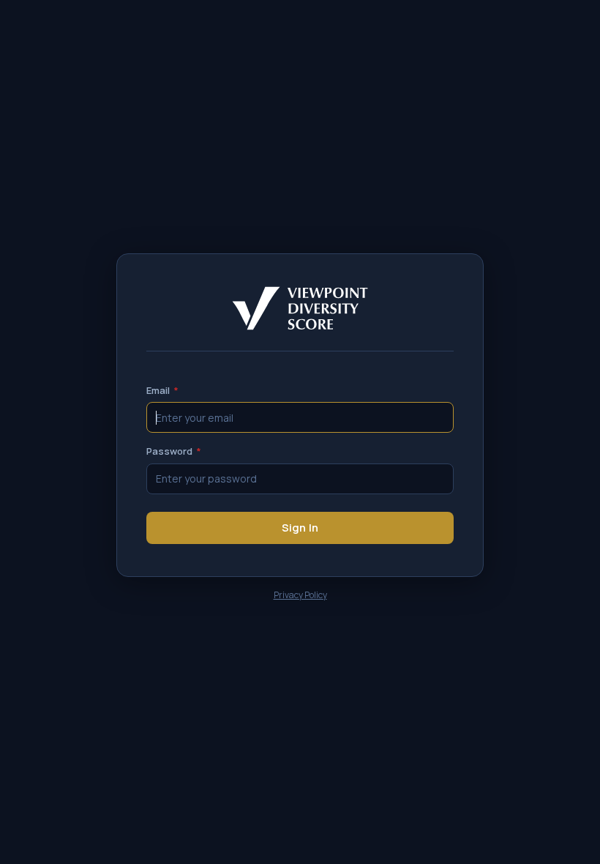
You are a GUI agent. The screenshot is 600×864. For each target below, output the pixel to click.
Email (162, 390)
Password (173, 451)
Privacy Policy (300, 595)
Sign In (300, 527)
